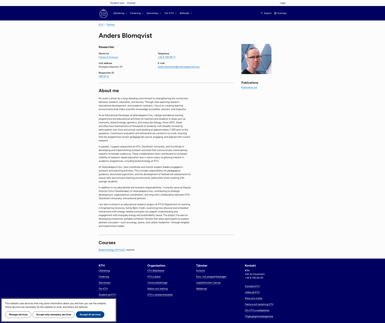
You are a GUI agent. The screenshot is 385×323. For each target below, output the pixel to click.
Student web (117, 3)
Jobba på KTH (252, 292)
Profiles (111, 24)
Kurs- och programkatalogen (211, 276)
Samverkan (105, 282)
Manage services (18, 314)
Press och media (253, 298)
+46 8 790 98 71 (167, 57)
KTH (101, 24)
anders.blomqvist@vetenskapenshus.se (179, 66)
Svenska (281, 13)
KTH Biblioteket (155, 270)
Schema (200, 270)
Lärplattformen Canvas (208, 282)
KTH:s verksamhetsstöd (159, 294)
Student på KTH (107, 294)
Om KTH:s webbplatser (257, 310)
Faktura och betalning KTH (259, 304)
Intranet (131, 3)
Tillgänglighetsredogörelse (259, 316)
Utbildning (104, 270)
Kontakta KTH (252, 286)
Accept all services (90, 314)
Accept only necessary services (53, 314)
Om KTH (103, 288)
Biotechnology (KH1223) (112, 249)
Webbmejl (201, 288)
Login (283, 3)
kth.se (103, 3)
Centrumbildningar (157, 282)
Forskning (104, 276)
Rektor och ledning (157, 288)
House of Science (108, 57)
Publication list (249, 87)
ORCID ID (104, 76)
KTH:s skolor (154, 276)
